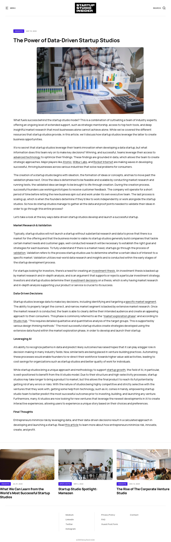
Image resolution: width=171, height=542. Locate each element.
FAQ (103, 519)
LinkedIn (70, 519)
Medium (69, 514)
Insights (19, 31)
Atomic (67, 162)
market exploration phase (119, 316)
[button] (10, 8)
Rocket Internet (103, 162)
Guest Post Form (109, 524)
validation (19, 253)
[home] (86, 8)
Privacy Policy (108, 514)
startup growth (116, 370)
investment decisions (84, 280)
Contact (134, 514)
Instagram (71, 528)
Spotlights (65, 484)
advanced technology (26, 157)
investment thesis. (104, 270)
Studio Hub (20, 321)
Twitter (69, 524)
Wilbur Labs (80, 162)
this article (71, 425)
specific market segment (140, 301)
